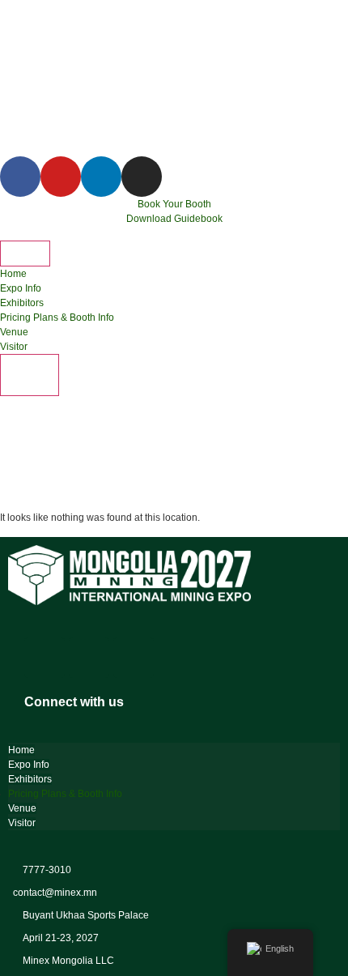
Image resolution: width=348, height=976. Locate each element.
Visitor (14, 346)
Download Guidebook (174, 218)
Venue (14, 332)
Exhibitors (22, 303)
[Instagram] (89, 657)
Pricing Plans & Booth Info (57, 317)
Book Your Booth (174, 204)
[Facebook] (44, 657)
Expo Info (20, 288)
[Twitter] (133, 657)
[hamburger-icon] (25, 253)
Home (13, 273)
